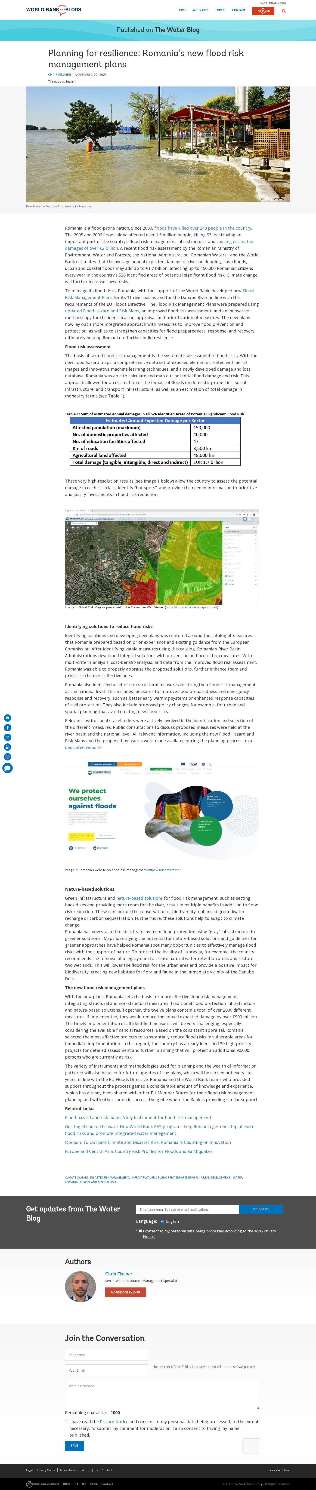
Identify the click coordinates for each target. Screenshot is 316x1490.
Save (74, 1445)
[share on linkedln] (7, 747)
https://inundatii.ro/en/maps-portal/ (191, 607)
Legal (29, 1470)
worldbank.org (273, 3)
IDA (76, 1484)
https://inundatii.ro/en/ (164, 870)
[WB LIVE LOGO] (263, 11)
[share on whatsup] (7, 756)
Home (182, 10)
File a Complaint (279, 1470)
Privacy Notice (114, 1421)
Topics (220, 10)
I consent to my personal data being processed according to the (209, 1233)
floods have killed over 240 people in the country (202, 228)
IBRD (66, 1484)
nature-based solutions (139, 898)
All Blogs (200, 10)
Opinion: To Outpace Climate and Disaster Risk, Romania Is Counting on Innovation (148, 1142)
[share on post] (7, 737)
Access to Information (73, 1470)
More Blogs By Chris (125, 1292)
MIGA (94, 1484)
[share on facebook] (7, 727)
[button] (284, 11)
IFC (84, 1484)
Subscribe (261, 1209)
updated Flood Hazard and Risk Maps (102, 311)
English (70, 81)
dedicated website (83, 747)
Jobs (95, 1470)
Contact (238, 10)
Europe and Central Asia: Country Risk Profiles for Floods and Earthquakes (139, 1151)
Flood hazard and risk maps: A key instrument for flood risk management (138, 1117)
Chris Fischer (59, 74)
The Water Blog (177, 30)
